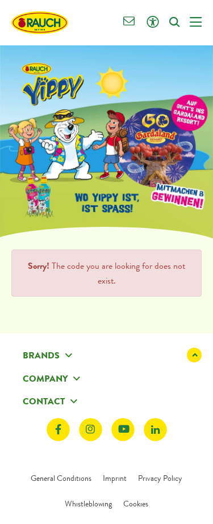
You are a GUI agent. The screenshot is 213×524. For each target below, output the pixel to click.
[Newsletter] (129, 22)
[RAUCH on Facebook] (58, 429)
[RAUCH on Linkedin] (155, 429)
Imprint (115, 478)
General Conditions (61, 478)
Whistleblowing (88, 503)
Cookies (135, 503)
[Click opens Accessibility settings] (152, 22)
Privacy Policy (160, 478)
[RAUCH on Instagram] (90, 429)
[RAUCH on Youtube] (123, 429)
